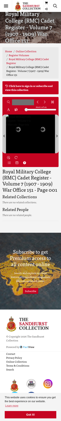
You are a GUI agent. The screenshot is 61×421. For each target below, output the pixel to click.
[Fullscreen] (52, 102)
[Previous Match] (37, 102)
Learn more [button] (11, 405)
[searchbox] (23, 102)
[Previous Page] (4, 134)
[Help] (24, 162)
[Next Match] (44, 102)
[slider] (26, 109)
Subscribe (30, 291)
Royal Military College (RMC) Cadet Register (27, 61)
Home (8, 51)
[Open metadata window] (9, 162)
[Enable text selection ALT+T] (8, 109)
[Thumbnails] (16, 162)
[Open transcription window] (16, 109)
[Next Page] (57, 134)
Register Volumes (19, 55)
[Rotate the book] (16, 157)
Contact (10, 354)
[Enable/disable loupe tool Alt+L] (8, 157)
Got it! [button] (30, 414)
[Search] (8, 102)
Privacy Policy (14, 357)
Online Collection (26, 51)
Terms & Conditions (17, 365)
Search (10, 369)
